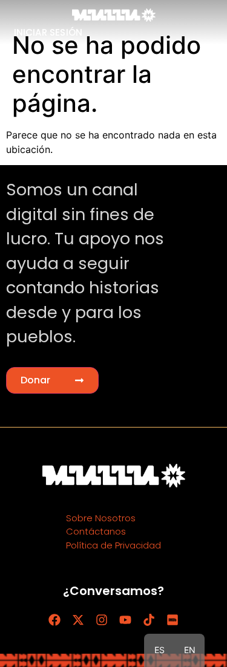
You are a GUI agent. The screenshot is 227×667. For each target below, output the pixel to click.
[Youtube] (125, 620)
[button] (52, 380)
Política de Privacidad (113, 545)
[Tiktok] (149, 620)
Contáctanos (96, 531)
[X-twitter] (78, 620)
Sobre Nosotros (101, 518)
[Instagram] (102, 620)
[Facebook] (54, 620)
